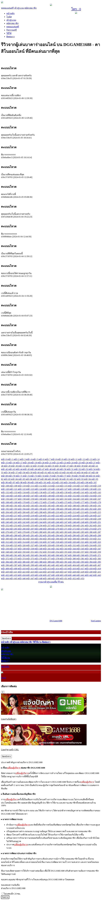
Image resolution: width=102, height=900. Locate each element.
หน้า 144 (5, 496)
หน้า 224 (72, 515)
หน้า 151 (64, 496)
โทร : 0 (76, 9)
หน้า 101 (43, 482)
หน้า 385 (13, 562)
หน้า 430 (89, 572)
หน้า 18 (26, 463)
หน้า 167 (97, 499)
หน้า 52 (77, 469)
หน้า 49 (56, 469)
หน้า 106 (84, 482)
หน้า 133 (13, 492)
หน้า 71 (19, 476)
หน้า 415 (64, 568)
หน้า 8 (54, 459)
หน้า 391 (64, 562)
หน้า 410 (22, 568)
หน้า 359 (97, 552)
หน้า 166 (89, 499)
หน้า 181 (13, 506)
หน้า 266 (22, 529)
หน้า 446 (22, 578)
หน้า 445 (13, 578)
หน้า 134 (22, 492)
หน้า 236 (72, 519)
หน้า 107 (93, 482)
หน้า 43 (12, 469)
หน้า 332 (72, 545)
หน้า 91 (65, 479)
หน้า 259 (64, 525)
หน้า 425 (47, 572)
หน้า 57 (14, 472)
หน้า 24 (70, 463)
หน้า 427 (64, 572)
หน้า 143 (97, 492)
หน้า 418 (89, 568)
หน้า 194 (22, 509)
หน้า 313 (13, 542)
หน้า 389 (47, 562)
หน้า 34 (44, 466)
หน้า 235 (64, 519)
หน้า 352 (39, 552)
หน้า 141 (80, 492)
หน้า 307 (64, 539)
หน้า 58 (22, 472)
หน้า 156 (5, 499)
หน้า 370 (89, 555)
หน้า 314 (22, 542)
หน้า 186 (55, 506)
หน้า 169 (13, 502)
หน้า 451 (64, 578)
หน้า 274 (89, 529)
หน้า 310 (89, 539)
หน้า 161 (47, 499)
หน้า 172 (39, 502)
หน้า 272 (72, 529)
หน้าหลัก (10, 13)
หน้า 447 (30, 578)
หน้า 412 (39, 568)
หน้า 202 (89, 509)
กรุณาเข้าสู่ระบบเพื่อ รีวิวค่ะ (51, 582)
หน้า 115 (64, 486)
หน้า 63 (58, 472)
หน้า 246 (55, 522)
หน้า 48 (48, 469)
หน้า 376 (39, 559)
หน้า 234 (55, 519)
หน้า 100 (34, 482)
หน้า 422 (22, 572)
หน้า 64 (65, 472)
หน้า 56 (7, 472)
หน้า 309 (80, 539)
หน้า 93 (80, 479)
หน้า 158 (22, 499)
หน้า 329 (47, 545)
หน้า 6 (42, 459)
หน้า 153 (80, 496)
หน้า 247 (64, 522)
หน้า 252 (5, 525)
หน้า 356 (72, 552)
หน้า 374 (22, 559)
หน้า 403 (64, 565)
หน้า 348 (5, 552)
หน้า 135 (30, 492)
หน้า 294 (55, 535)
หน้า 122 (22, 489)
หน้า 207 (30, 512)
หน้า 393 (80, 562)
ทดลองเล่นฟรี (7, 8)
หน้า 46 (34, 469)
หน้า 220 (39, 515)
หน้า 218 (22, 515)
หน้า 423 (30, 572)
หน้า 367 (64, 555)
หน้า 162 (55, 499)
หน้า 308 (72, 539)
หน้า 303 (30, 539)
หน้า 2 (17, 459)
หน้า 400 (39, 565)
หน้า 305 (47, 539)
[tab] (51, 68)
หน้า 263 (97, 525)
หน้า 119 (97, 486)
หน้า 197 (47, 509)
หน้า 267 (30, 529)
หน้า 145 (13, 496)
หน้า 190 (89, 506)
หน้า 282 (55, 532)
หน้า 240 (5, 522)
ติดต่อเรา (10, 36)
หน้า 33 (36, 466)
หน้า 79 (77, 476)
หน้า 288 (5, 535)
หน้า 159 (30, 499)
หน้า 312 (5, 542)
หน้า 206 (22, 512)
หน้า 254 (22, 525)
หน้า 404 (72, 565)
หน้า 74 (41, 476)
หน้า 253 (13, 525)
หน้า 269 (47, 529)
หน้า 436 (39, 575)
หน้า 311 (97, 539)
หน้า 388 (39, 562)
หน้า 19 (34, 463)
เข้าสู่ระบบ (19, 8)
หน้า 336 (5, 549)
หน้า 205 (13, 512)
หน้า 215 (97, 512)
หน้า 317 (47, 542)
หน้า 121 (13, 489)
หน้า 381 (80, 559)
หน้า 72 (26, 476)
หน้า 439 (64, 575)
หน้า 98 (19, 482)
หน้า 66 (80, 472)
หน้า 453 (80, 578)
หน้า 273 (80, 529)
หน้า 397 (13, 565)
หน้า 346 (89, 549)
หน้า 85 (22, 479)
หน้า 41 (94, 466)
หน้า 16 (12, 463)
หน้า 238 (89, 519)
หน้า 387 (30, 562)
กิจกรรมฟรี (11, 30)
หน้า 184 (39, 506)
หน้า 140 (72, 492)
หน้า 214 (89, 512)
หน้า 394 (89, 562)
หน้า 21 (48, 463)
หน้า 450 (55, 578)
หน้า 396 (5, 565)
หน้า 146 (22, 496)
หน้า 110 (22, 486)
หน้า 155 (97, 496)
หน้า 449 (47, 578)
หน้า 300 (5, 539)
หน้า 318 (55, 542)
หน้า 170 (22, 502)
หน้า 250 (89, 522)
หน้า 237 (80, 519)
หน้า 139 (64, 492)
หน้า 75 (48, 476)
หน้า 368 (72, 555)
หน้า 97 (12, 482)
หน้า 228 (5, 519)
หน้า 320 (72, 542)
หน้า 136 (39, 492)
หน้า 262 (89, 525)
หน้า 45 (26, 469)
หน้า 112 (39, 486)
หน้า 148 (39, 496)
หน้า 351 (30, 552)
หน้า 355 (64, 552)
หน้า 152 (72, 496)
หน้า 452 (72, 578)
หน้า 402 (55, 565)
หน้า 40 (87, 466)
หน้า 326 (22, 545)
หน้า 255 (30, 525)
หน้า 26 (85, 463)
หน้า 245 (47, 522)
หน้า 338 (22, 549)
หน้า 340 (39, 549)
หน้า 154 (89, 496)
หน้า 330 (55, 545)
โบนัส (9, 17)
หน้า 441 (80, 575)
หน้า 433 (13, 575)
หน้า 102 (51, 482)
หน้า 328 (39, 545)
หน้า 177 (80, 502)
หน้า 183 (30, 506)
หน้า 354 (55, 552)
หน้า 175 (64, 502)
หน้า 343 (64, 549)
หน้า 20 (41, 463)
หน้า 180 (5, 506)
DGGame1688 (56, 621)
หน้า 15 (4, 463)
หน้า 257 (47, 525)
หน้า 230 (22, 519)
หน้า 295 (64, 535)
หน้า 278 (22, 532)
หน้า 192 (5, 509)
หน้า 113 (47, 486)
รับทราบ (5, 897)
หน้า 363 (30, 555)
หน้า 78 (70, 476)
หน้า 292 (39, 535)
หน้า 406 (89, 565)
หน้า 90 (58, 479)
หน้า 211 (64, 512)
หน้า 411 (30, 568)
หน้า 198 (55, 509)
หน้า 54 (92, 469)
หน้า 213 (80, 512)
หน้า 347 (97, 549)
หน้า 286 (89, 532)
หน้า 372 (5, 559)
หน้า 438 (55, 575)
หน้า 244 (39, 522)
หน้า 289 (13, 535)
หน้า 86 (29, 479)
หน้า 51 (70, 469)
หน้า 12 (81, 459)
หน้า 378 (55, 559)
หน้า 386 (22, 562)
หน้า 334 (89, 545)
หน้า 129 (80, 489)
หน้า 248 (72, 522)
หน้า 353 (47, 552)
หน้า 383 (97, 559)
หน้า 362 (22, 555)
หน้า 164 (72, 499)
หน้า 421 (13, 572)
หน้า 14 (96, 459)
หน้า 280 (39, 532)
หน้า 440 (72, 575)
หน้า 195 (30, 509)
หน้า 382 (89, 559)
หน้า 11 (74, 459)
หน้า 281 (47, 532)
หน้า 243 (30, 522)
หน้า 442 (89, 575)
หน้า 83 (7, 479)
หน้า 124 (39, 489)
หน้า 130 (89, 489)
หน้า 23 (63, 463)
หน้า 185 (47, 506)
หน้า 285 (80, 532)
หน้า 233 (47, 519)
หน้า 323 (97, 542)
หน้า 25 (77, 463)
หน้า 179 (97, 502)
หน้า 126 (55, 489)
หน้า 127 (64, 489)
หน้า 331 (64, 545)
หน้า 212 (72, 512)
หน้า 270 (55, 529)
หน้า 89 (51, 479)
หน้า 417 (80, 568)
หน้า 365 (47, 555)
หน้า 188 (72, 506)
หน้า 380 (72, 559)
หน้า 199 (64, 509)
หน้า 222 (55, 515)
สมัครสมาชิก (30, 8)
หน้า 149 (47, 496)
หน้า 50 (63, 469)
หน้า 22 (56, 463)
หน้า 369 (80, 555)
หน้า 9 (60, 459)
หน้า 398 (22, 565)
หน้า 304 (39, 539)
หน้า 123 (30, 489)
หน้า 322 (89, 542)
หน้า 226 (89, 515)
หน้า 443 (97, 575)
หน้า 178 (89, 502)
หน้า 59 (29, 472)
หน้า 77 (63, 476)
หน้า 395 (97, 562)
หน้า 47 (41, 469)
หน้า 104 (68, 482)
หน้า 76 (56, 476)
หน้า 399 (30, 565)
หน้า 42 (4, 469)
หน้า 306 (55, 539)
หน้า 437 (47, 575)
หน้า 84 (14, 479)
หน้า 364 (39, 555)
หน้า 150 (55, 496)
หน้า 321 (80, 542)
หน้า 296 (72, 535)
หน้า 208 (39, 512)
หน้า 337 (13, 549)
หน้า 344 (72, 549)
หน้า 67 (87, 472)
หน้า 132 (5, 492)
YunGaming (96, 621)
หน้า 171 (30, 502)
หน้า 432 (5, 575)
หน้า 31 (22, 466)
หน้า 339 (30, 549)
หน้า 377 (47, 559)
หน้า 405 (80, 565)
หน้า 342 (55, 549)
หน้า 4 (29, 459)
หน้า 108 (5, 486)
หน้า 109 (13, 486)
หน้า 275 (97, 529)
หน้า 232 (39, 519)
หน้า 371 (97, 555)
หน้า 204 (5, 512)
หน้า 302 (22, 539)
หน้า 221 (47, 515)
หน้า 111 (30, 486)
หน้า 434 (22, 575)
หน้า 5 (35, 459)
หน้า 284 (72, 532)
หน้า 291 (30, 535)
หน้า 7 (48, 459)
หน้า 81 (92, 476)
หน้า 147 (30, 496)
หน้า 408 (5, 568)
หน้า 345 (80, 549)
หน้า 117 (80, 486)
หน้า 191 (97, 506)
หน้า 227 (97, 515)
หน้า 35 (51, 466)
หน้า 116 (72, 486)
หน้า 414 (55, 568)
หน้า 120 (5, 489)
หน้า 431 (97, 572)
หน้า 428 (72, 572)
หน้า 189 (80, 506)
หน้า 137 (47, 492)
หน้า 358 (89, 552)
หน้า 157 (13, 499)
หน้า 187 (64, 506)
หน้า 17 (19, 463)
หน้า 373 (13, 559)
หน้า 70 (12, 476)
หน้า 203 (97, 509)
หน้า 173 (47, 502)
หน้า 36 (58, 466)
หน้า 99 (26, 482)
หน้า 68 (94, 472)
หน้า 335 (97, 545)
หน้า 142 (89, 492)
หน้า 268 (39, 529)
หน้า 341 (47, 549)
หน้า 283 (64, 532)
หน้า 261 (80, 525)
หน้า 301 (13, 539)
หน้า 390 (55, 562)
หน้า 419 (97, 568)
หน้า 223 (64, 515)
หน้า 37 (65, 466)
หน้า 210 (55, 512)
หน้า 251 (97, 522)
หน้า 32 (29, 466)
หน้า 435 (30, 575)
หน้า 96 (4, 482)
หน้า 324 (5, 545)
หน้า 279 (30, 532)
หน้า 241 (13, 522)
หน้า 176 (72, 502)
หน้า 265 (13, 529)
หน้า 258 (55, 525)
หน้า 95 (94, 479)
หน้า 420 (5, 572)
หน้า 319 (64, 542)
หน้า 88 (44, 479)
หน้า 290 (22, 535)
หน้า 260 (72, 525)
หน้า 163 (64, 499)
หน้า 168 (5, 502)
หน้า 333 (80, 545)
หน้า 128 (72, 489)
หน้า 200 (72, 509)
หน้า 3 (23, 459)
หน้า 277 (13, 532)
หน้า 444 (5, 578)
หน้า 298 (89, 535)
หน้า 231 (30, 519)
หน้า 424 (39, 572)
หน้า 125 (47, 489)
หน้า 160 (39, 499)
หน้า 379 (64, 559)
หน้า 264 (5, 529)
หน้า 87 (36, 479)
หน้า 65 (73, 472)
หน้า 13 (89, 459)
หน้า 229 (13, 519)
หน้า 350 (22, 552)
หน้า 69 (4, 476)
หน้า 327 (30, 545)
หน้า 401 (47, 565)
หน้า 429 (80, 572)
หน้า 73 (34, 476)
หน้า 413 (47, 568)
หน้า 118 (89, 486)
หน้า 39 (80, 466)
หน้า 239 (97, 519)
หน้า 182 (22, 506)
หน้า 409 (13, 568)
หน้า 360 (5, 555)
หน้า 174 (55, 502)
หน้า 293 (47, 535)
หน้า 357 (80, 552)
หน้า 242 (22, 522)
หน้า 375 (30, 559)
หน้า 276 (5, 532)
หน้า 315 (30, 542)
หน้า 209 (47, 512)
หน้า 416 (72, 568)
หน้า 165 (80, 499)
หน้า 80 (85, 476)
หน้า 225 (80, 515)
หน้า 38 (73, 466)
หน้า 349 (13, 552)
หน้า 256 (39, 525)
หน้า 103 (59, 482)
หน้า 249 (80, 522)
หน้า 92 (73, 479)
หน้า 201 (80, 509)
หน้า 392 (72, 562)
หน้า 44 (19, 469)
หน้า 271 (64, 529)
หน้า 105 (76, 482)
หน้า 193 (13, 509)
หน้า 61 (44, 472)
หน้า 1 (10, 459)
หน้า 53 (85, 469)
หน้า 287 (97, 532)
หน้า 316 (39, 542)
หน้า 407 (97, 565)
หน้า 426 (55, 572)
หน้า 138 (55, 492)
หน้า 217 (13, 515)
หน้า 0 (4, 459)
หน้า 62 (51, 472)
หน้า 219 (30, 515)
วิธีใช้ (8, 33)
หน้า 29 (7, 466)
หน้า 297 (80, 535)
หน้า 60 (36, 472)
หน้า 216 (5, 515)
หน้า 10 (67, 459)
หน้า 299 (97, 535)
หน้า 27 (92, 463)
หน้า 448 (39, 578)
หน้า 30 (14, 466)
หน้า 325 (13, 545)
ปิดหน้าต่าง (6, 639)
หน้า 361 (13, 555)
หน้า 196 (39, 509)
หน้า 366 (55, 555)
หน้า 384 (5, 562)
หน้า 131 (97, 489)
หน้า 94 (87, 479)
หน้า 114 (55, 486)
